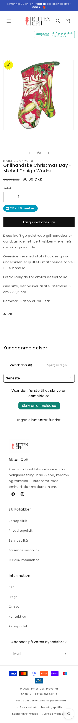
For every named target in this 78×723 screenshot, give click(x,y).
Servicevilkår (19, 540)
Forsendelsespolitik (24, 550)
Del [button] (10, 314)
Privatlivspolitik (20, 530)
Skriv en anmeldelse (39, 405)
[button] (8, 21)
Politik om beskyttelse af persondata (41, 700)
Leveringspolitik (51, 707)
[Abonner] (64, 654)
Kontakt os (17, 616)
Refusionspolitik (46, 694)
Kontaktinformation (25, 713)
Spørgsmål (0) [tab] (57, 365)
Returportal (18, 626)
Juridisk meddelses (24, 560)
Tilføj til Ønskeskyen (22, 208)
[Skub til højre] (48, 153)
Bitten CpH (38, 688)
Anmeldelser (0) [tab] (21, 365)
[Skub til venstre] (29, 153)
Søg (12, 587)
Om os (14, 606)
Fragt (13, 597)
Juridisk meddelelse (56, 713)
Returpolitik (18, 521)
